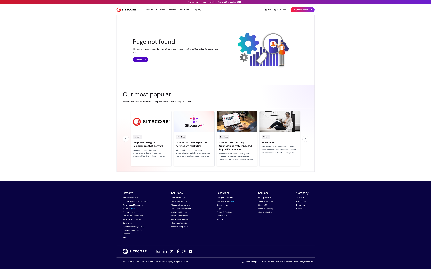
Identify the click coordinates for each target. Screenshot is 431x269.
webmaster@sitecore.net (303, 262)
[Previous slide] (126, 139)
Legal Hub (262, 262)
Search (139, 59)
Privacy (271, 262)
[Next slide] (305, 139)
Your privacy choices (284, 262)
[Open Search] (260, 9)
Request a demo (300, 9)
